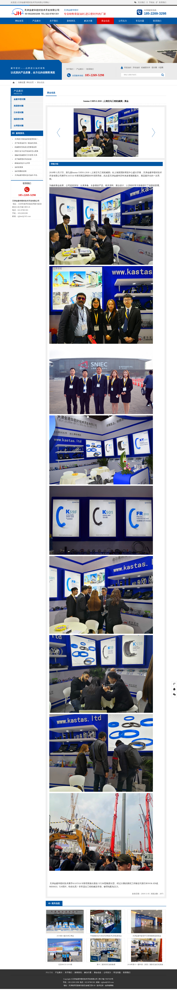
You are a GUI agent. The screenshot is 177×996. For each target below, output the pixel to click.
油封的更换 (19, 167)
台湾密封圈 (18, 126)
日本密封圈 (18, 112)
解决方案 (88, 21)
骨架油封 (127, 68)
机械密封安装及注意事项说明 (26, 147)
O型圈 (160, 68)
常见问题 (140, 21)
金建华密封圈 (19, 99)
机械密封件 (145, 68)
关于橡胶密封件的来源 (23, 159)
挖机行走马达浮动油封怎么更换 (26, 151)
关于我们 (54, 21)
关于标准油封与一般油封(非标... (26, 143)
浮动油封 (136, 68)
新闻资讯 (71, 21)
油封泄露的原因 (20, 171)
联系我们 (162, 2)
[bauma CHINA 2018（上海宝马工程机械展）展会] (35, 16)
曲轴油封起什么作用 (22, 163)
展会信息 (105, 21)
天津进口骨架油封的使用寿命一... (27, 139)
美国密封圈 (18, 106)
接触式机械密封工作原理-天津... (26, 155)
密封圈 (154, 68)
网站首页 (19, 21)
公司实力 (123, 21)
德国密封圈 (18, 119)
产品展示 (36, 21)
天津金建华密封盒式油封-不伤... (26, 175)
